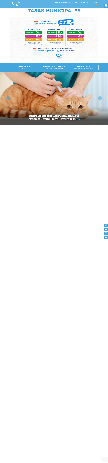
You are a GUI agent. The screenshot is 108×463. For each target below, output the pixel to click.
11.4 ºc (94, 4)
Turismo (84, 4)
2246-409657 (83, 66)
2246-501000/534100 (54, 66)
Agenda (89, 4)
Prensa (78, 4)
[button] (106, 6)
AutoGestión (66, 3)
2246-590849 (24, 66)
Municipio (93, 3)
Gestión (86, 3)
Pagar (57, 3)
